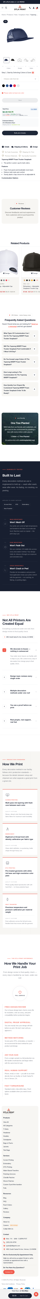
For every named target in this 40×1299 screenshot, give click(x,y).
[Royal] (7, 86)
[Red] (14, 86)
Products (10, 15)
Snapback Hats (24, 15)
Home (4, 15)
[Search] (6, 8)
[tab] (5, 147)
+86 (37, 280)
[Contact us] (30, 8)
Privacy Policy (20, 1284)
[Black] (3, 86)
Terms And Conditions (8, 1284)
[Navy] (11, 86)
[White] (18, 86)
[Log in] (33, 8)
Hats (15, 15)
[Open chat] (36, 1294)
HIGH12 (22, 2)
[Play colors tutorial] (33, 72)
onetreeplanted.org (26, 440)
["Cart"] (36, 8)
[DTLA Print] (20, 7)
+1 (8, 280)
